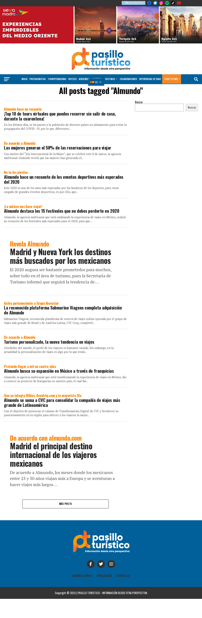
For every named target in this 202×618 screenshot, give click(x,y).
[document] (101, 309)
